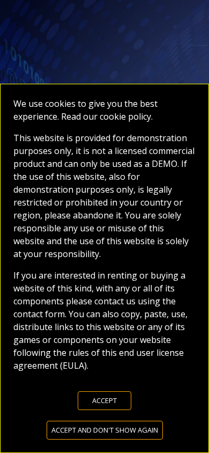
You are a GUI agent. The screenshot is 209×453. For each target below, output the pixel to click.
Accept (104, 400)
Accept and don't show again (104, 430)
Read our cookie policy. (106, 116)
